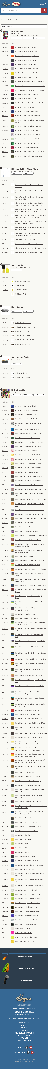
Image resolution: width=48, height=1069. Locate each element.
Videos (24, 1025)
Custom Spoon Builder (25, 969)
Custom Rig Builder (25, 957)
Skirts (8, 19)
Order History (24, 1041)
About (24, 1028)
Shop (3, 19)
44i (31, 1061)
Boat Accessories (26, 980)
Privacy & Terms (20, 1061)
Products (24, 1023)
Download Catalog (24, 1033)
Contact (24, 1030)
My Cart (24, 1038)
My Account (24, 1036)
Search (44, 10)
